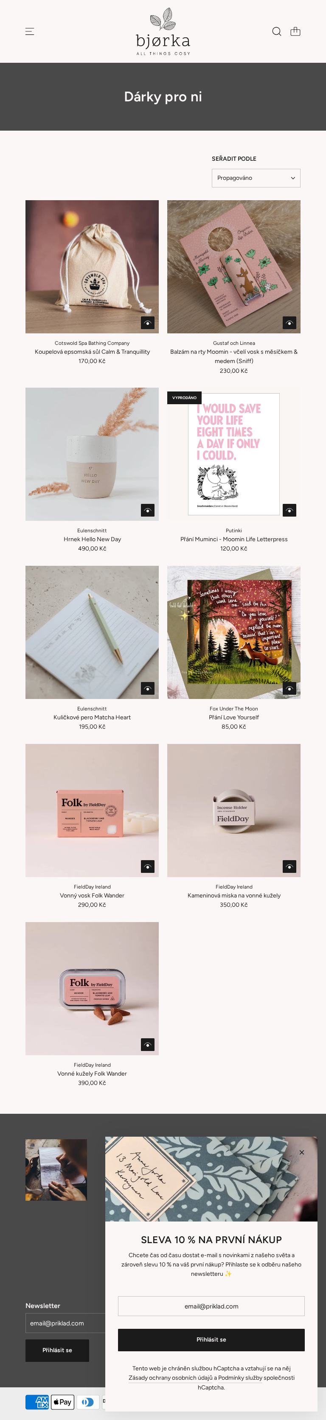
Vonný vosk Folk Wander (92, 895)
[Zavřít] (301, 1152)
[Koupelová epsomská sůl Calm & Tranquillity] (92, 266)
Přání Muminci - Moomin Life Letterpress (234, 539)
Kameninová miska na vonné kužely (234, 895)
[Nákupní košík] (295, 31)
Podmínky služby (240, 1377)
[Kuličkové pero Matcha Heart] (92, 632)
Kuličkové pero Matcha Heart (92, 717)
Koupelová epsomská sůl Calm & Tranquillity (92, 351)
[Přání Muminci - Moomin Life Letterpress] (234, 454)
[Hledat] (276, 31)
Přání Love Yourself (234, 717)
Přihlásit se (57, 1350)
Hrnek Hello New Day (92, 539)
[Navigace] (29, 31)
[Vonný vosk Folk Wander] (92, 810)
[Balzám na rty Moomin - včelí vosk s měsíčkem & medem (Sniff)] (234, 266)
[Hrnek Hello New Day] (92, 454)
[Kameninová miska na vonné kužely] (234, 810)
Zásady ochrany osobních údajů (171, 1377)
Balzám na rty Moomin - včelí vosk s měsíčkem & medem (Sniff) (234, 356)
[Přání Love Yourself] (234, 632)
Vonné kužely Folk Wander (92, 1073)
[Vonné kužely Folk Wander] (92, 988)
